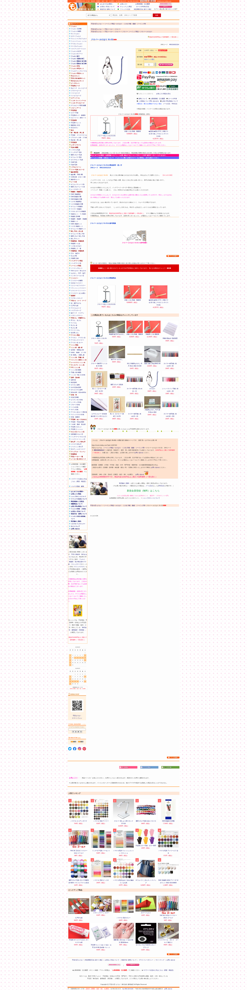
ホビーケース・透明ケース (78, 117)
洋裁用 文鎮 (75, 258)
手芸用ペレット (76, 123)
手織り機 (80, 174)
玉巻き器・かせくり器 (78, 177)
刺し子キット (75, 238)
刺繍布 (73, 219)
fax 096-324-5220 (127, 989)
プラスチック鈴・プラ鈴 (79, 137)
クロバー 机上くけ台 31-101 (106, 135)
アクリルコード (76, 308)
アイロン (74, 337)
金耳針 (73, 350)
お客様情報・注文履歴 (142, 4)
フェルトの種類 (76, 31)
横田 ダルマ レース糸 (78, 187)
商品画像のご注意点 (77, 501)
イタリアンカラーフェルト (78, 48)
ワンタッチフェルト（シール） (79, 41)
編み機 (73, 174)
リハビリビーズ (76, 95)
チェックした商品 (126, 6)
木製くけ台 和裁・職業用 (132, 131)
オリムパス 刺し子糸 (77, 233)
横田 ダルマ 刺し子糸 (78, 236)
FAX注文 (174, 103)
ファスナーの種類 (77, 280)
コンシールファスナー (78, 285)
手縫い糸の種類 (76, 372)
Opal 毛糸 (74, 164)
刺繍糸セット (75, 214)
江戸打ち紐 (74, 305)
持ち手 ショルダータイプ (78, 449)
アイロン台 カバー (77, 342)
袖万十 (77, 253)
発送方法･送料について (107, 9)
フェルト (82, 559)
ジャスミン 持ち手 (77, 446)
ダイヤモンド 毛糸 (77, 160)
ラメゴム (74, 323)
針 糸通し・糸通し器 (77, 355)
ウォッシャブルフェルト (79, 38)
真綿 (78, 424)
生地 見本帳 (75, 397)
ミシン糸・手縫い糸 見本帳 (78, 375)
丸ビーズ (74, 88)
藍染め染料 (74, 392)
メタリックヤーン (77, 315)
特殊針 (73, 352)
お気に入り (123, 4)
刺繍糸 (71, 561)
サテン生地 (74, 409)
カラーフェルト (76, 36)
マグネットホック (77, 298)
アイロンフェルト (77, 44)
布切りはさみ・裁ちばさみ (78, 270)
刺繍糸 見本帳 (75, 216)
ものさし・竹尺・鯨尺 (78, 273)
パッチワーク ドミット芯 (78, 439)
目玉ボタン (74, 127)
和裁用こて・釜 (76, 248)
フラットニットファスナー (78, 288)
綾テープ (74, 313)
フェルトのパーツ (77, 53)
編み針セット (75, 179)
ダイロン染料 (75, 385)
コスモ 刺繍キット (77, 226)
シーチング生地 (76, 402)
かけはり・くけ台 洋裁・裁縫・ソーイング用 (129, 447)
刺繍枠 (79, 219)
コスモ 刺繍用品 (76, 201)
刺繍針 (78, 352)
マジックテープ (76, 564)
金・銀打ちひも (76, 303)
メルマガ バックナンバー (78, 524)
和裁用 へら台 (75, 243)
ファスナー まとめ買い (78, 293)
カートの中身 (172, 98)
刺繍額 (85, 219)
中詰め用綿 (80, 422)
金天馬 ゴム (75, 332)
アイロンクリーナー (77, 340)
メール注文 (166, 103)
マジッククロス (79, 566)
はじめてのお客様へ (106, 4)
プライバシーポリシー (146, 960)
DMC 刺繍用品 (76, 194)
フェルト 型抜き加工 (77, 58)
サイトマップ (75, 526)
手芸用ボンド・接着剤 (78, 115)
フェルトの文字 (76, 51)
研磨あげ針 (80, 350)
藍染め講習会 (82, 392)
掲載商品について (77, 504)
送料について (142, 98)
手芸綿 (73, 422)
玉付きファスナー (77, 283)
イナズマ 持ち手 (76, 444)
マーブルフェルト (77, 46)
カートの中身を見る (142, 6)
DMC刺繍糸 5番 (76, 196)
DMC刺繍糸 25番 (76, 199)
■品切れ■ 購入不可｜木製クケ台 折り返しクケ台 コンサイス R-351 (158, 133)
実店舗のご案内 (76, 521)
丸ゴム (79, 320)
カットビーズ (82, 88)
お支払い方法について (107, 6)
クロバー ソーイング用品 (130, 31)
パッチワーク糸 (76, 263)
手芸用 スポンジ (76, 427)
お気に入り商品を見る (163, 93)
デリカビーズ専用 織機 (78, 105)
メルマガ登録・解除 (77, 486)
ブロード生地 (75, 404)
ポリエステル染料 (77, 390)
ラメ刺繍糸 (83, 214)
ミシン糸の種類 (76, 370)
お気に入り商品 (76, 494)
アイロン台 (81, 337)
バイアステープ (76, 310)
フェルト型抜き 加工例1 (79, 61)
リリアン (81, 313)
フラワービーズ (76, 90)
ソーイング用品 (108, 447)
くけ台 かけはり (76, 246)
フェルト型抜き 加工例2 (79, 63)
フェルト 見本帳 (76, 29)
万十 (72, 253)
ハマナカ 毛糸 (75, 150)
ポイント (171, 9)
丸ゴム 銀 (74, 328)
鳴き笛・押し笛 (76, 140)
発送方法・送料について (79, 514)
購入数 (140, 64)
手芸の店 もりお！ (97, 29)
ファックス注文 (125, 9)
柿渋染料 (74, 382)
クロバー (118, 29)
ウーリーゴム (75, 330)
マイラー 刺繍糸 (76, 209)
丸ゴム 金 (74, 325)
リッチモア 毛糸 (76, 152)
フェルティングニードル (79, 71)
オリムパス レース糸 (77, 184)
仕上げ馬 (74, 256)
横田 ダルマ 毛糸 (76, 155)
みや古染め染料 (76, 387)
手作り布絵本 (75, 554)
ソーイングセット (77, 268)
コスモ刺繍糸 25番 (77, 204)
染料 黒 (73, 380)
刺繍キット (74, 221)
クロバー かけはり (146, 31)
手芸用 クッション (77, 429)
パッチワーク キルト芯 (78, 436)
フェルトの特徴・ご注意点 (78, 509)
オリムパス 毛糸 (76, 157)
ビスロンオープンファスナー (78, 290)
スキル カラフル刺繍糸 (78, 211)
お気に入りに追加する (145, 93)
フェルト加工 (75, 56)
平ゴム (73, 320)
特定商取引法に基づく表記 (142, 9)
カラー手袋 (74, 113)
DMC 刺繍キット (76, 224)
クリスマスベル (82, 135)
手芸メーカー (109, 29)
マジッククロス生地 (77, 414)
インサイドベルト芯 (77, 275)
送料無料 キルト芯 (77, 434)
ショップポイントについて (78, 496)
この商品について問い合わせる (148, 101)
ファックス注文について (79, 499)
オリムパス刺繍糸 (77, 206)
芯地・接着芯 (75, 417)
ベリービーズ (75, 93)
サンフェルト (75, 33)
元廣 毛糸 (74, 162)
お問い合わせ (75, 529)
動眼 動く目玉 (75, 125)
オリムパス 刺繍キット (78, 229)
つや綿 (73, 424)
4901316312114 (174, 44)
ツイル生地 (74, 407)
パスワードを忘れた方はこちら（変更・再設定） (159, 970)
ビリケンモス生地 (77, 400)
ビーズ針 (83, 352)
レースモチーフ (76, 189)
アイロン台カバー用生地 (79, 412)
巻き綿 (83, 424)
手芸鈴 (73, 135)
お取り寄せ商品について (79, 506)
